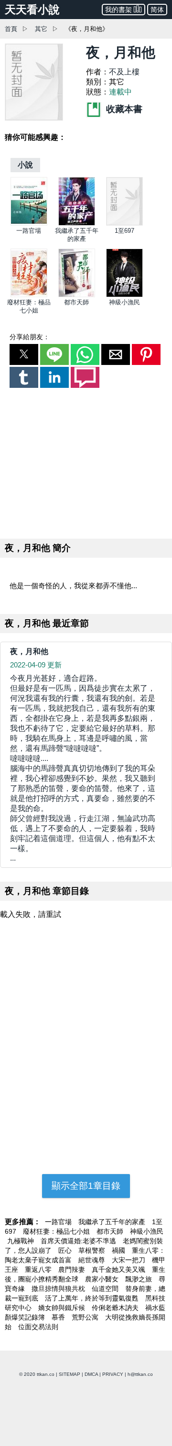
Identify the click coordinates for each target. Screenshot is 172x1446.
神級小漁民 (124, 302)
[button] (24, 354)
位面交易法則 (38, 1327)
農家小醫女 (102, 1279)
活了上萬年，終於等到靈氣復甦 (92, 1298)
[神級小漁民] (124, 295)
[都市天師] (76, 295)
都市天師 (76, 302)
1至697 (124, 230)
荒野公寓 (86, 1317)
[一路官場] (29, 223)
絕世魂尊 (92, 1260)
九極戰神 (21, 1241)
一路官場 (28, 230)
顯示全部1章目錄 (86, 1186)
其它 (41, 28)
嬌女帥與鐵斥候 (62, 1307)
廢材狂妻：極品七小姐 (57, 1231)
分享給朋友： (30, 337)
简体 (157, 9)
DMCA (91, 1374)
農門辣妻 (72, 1269)
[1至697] (124, 223)
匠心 (66, 1250)
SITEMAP (69, 1374)
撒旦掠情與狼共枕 (59, 1288)
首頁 (11, 28)
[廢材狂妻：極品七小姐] (29, 295)
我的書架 (118, 9)
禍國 (119, 1250)
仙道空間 (106, 1288)
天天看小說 (32, 9)
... (82, 768)
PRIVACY (112, 1374)
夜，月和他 (29, 651)
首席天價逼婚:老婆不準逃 (79, 1241)
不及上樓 (124, 72)
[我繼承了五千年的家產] (76, 223)
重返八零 (39, 1269)
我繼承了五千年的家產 (112, 1222)
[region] (86, 461)
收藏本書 (123, 109)
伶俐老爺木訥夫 (116, 1307)
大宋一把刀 (129, 1260)
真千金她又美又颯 (119, 1269)
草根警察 (92, 1250)
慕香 (59, 1317)
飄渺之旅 (139, 1279)
